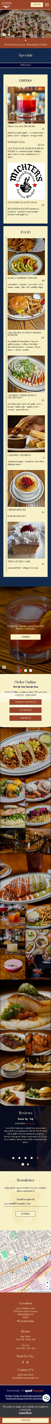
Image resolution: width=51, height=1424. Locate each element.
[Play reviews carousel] (28, 1164)
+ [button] (47, 1282)
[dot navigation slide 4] (32, 1158)
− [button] (47, 1286)
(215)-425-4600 (25, 1375)
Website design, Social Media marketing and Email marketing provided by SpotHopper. (25, 1397)
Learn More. (25, 1412)
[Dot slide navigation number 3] (30, 670)
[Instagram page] (27, 1362)
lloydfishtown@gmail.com (25, 1378)
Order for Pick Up (25, 702)
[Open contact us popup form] (46, 1398)
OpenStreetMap (45, 1291)
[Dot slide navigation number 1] (20, 670)
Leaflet (35, 1291)
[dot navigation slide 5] (38, 1158)
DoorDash (25, 710)
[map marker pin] (25, 41)
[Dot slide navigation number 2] (25, 670)
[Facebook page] (23, 1362)
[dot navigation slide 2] (19, 1158)
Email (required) (25, 1199)
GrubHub (25, 718)
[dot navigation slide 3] (25, 1158)
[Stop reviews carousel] (23, 1164)
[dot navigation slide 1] (13, 1158)
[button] (4, 34)
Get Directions (26, 1321)
